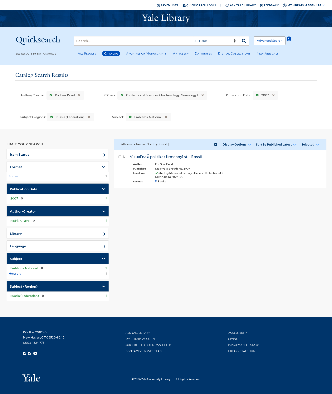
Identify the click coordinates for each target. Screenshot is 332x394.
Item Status (19, 154)
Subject (16, 258)
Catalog (111, 53)
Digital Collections (234, 53)
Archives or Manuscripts (146, 53)
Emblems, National (148, 117)
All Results (87, 53)
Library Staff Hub (241, 351)
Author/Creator (23, 211)
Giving (233, 338)
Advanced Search (269, 40)
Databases (203, 53)
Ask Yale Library (242, 5)
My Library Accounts (141, 338)
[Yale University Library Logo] (166, 18)
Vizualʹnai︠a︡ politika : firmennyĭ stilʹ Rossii (166, 156)
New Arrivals (268, 53)
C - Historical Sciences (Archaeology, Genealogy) (162, 95)
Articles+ (181, 53)
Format (16, 166)
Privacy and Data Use (244, 345)
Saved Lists (169, 5)
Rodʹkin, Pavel (64, 95)
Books (13, 176)
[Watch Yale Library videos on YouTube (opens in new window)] (35, 353)
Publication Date (23, 188)
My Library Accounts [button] (304, 5)
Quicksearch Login (201, 5)
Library (16, 233)
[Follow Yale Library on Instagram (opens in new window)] (29, 353)
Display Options (234, 144)
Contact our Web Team (143, 351)
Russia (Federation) (70, 117)
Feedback (271, 5)
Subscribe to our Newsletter (148, 345)
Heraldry (15, 273)
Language (18, 245)
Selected (307, 144)
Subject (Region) (24, 286)
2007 (265, 95)
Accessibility (238, 332)
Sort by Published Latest (274, 144)
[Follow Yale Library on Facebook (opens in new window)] (24, 353)
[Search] (244, 41)
